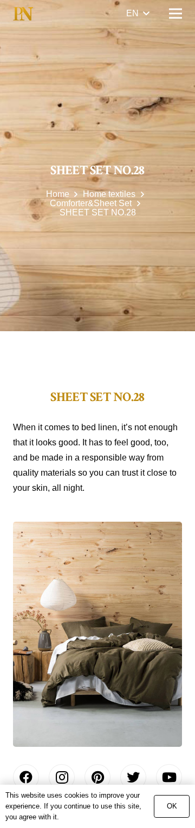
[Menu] (175, 13)
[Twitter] (133, 777)
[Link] (23, 14)
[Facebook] (26, 777)
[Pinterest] (97, 777)
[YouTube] (169, 777)
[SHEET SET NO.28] (97, 634)
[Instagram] (62, 777)
